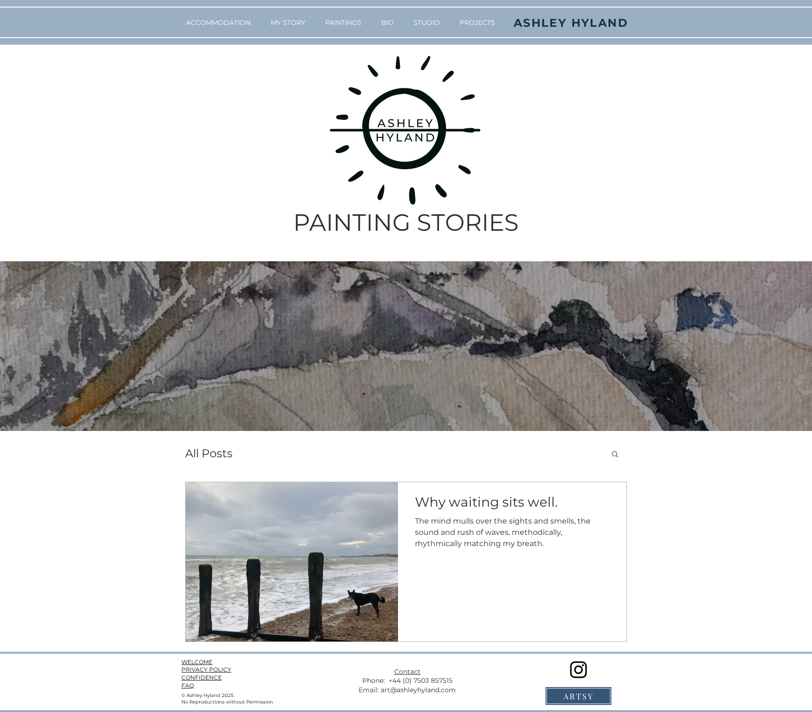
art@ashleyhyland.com (418, 690)
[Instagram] (578, 669)
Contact (407, 671)
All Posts (209, 453)
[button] (614, 455)
